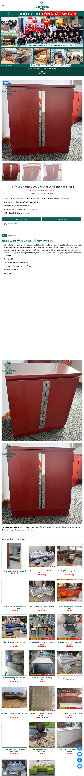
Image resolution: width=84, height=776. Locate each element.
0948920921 (45, 718)
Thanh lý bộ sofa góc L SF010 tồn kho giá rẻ (42, 572)
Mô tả (4, 235)
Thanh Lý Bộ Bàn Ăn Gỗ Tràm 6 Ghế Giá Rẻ (14, 751)
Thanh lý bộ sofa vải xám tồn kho (69, 678)
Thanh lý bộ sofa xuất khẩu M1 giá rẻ (14, 714)
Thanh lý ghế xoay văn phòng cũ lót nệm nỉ (42, 751)
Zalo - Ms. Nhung (21, 219)
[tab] (4, 235)
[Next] (78, 121)
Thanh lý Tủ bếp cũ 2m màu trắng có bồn (70, 751)
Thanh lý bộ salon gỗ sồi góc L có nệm (70, 572)
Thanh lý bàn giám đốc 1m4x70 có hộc (70, 607)
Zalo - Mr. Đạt (61, 219)
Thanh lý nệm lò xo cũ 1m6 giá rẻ (14, 571)
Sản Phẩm (37, 69)
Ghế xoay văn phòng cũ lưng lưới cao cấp (69, 643)
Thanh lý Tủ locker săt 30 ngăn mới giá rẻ (42, 714)
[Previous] (6, 121)
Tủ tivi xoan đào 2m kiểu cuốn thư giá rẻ (69, 714)
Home (29, 69)
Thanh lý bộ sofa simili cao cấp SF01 (14, 643)
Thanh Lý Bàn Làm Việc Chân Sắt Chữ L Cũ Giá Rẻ (14, 607)
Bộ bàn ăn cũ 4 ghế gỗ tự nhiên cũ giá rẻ (42, 643)
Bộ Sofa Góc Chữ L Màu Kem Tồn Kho (42, 607)
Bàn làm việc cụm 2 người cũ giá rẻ (42, 679)
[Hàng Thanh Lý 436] (42, 5)
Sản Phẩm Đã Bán (50, 69)
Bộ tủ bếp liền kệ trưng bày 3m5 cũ (14, 679)
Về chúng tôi (12, 235)
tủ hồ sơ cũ (47, 527)
